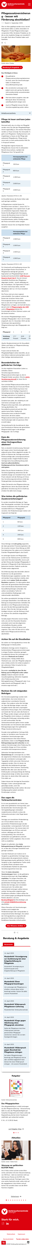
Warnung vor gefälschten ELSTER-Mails (12, 1166)
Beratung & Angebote (11, 67)
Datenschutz (11, 1234)
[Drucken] (2, 42)
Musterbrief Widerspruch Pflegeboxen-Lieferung (15, 1005)
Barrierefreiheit (8, 1239)
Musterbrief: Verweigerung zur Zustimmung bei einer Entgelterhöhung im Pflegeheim (15, 959)
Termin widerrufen (22, 1239)
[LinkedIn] (7, 1223)
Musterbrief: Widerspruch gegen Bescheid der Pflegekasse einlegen (15, 1049)
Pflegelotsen (10, 309)
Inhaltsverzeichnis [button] (8, 113)
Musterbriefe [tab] (8, 944)
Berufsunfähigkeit (7, 900)
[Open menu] (3, 1243)
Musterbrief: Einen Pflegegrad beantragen (14, 982)
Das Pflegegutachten (10, 1103)
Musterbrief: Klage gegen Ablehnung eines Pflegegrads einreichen (15, 1022)
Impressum (21, 1234)
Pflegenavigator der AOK (20, 307)
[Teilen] (5, 42)
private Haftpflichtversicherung (15, 902)
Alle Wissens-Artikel (15, 926)
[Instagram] (3, 1223)
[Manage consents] (28, 1242)
